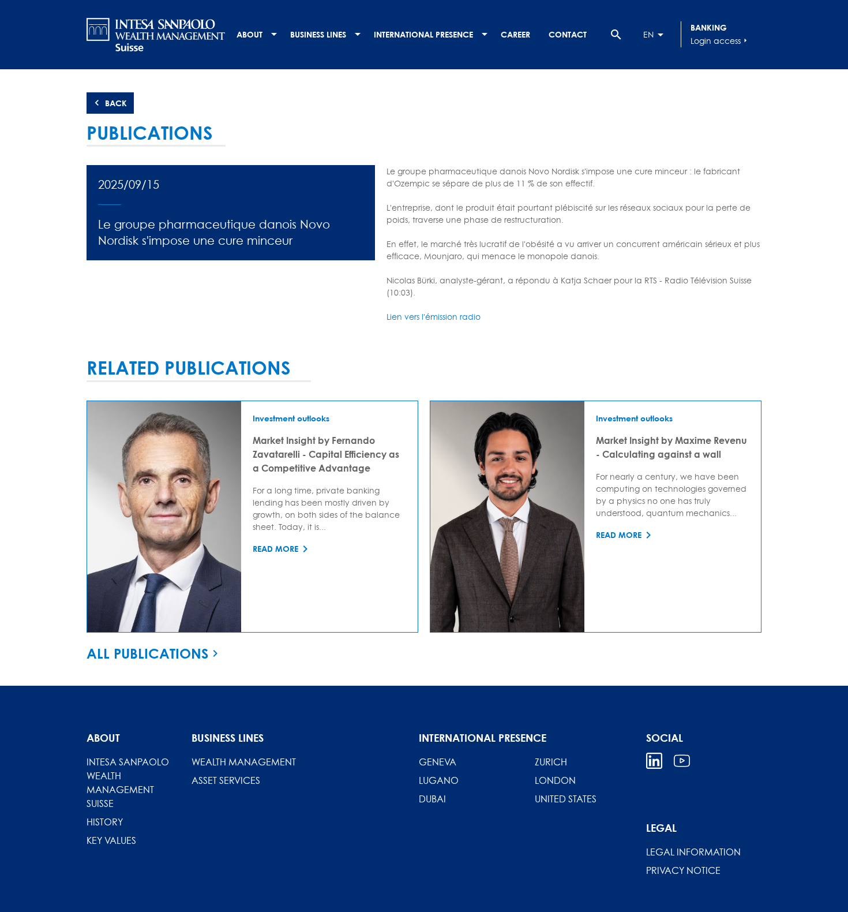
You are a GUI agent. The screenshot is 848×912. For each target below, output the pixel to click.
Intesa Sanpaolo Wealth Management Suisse (128, 782)
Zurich (551, 762)
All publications (147, 653)
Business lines (318, 34)
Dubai (432, 799)
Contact (568, 34)
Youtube (682, 761)
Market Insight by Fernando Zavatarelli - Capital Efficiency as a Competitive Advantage (326, 454)
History (105, 822)
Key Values (111, 840)
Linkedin (654, 761)
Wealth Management (244, 762)
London (555, 780)
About (249, 34)
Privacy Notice (683, 870)
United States (565, 799)
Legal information (693, 852)
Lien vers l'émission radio (434, 317)
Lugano (439, 780)
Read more (275, 549)
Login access (720, 41)
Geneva (437, 762)
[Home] (156, 34)
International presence (423, 34)
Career (515, 34)
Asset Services (226, 780)
